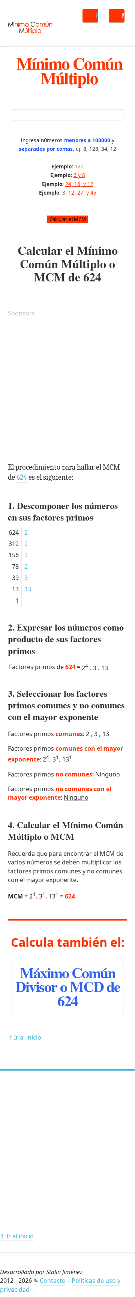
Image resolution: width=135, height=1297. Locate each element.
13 (27, 589)
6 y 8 (79, 174)
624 (92, 277)
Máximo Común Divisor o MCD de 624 (67, 986)
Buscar (97, 16)
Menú (123, 16)
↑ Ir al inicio (24, 1037)
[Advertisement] (67, 391)
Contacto (53, 1280)
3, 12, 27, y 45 (79, 192)
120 (79, 166)
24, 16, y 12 (79, 183)
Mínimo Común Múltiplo (69, 70)
